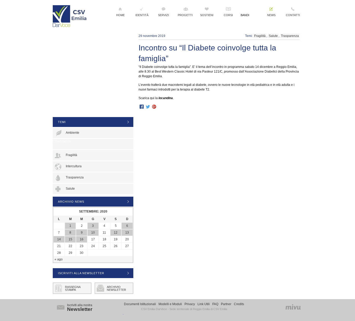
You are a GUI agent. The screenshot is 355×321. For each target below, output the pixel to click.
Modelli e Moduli (170, 304)
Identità (141, 15)
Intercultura (74, 166)
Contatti (293, 15)
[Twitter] (148, 107)
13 (127, 232)
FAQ (215, 304)
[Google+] (154, 107)
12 (115, 232)
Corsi (228, 15)
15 (70, 239)
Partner (226, 304)
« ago (59, 259)
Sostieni (206, 15)
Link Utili (204, 304)
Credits (239, 304)
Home (120, 15)
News (271, 15)
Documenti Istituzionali (140, 304)
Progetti (185, 15)
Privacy (190, 304)
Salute (273, 36)
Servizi (163, 15)
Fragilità (260, 36)
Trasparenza (290, 36)
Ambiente (72, 132)
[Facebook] (142, 107)
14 (59, 239)
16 (81, 239)
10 (93, 232)
